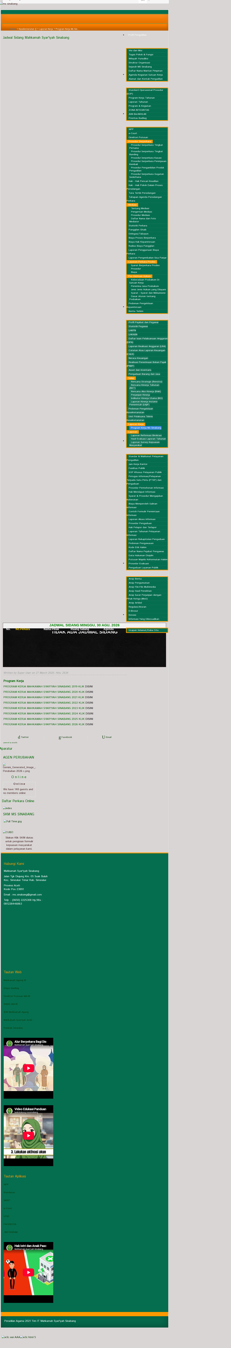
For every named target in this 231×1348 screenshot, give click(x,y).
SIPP (6, 1184)
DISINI (89, 687)
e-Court (8, 1208)
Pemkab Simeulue (13, 1028)
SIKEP (7, 1200)
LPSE (6, 1216)
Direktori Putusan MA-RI (17, 996)
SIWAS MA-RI (11, 1004)
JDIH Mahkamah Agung (16, 1012)
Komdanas (9, 1192)
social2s (14, 743)
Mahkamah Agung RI (15, 980)
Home (13, 29)
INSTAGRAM (11, 1232)
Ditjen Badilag (11, 988)
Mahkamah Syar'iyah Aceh (18, 1020)
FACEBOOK (10, 1224)
